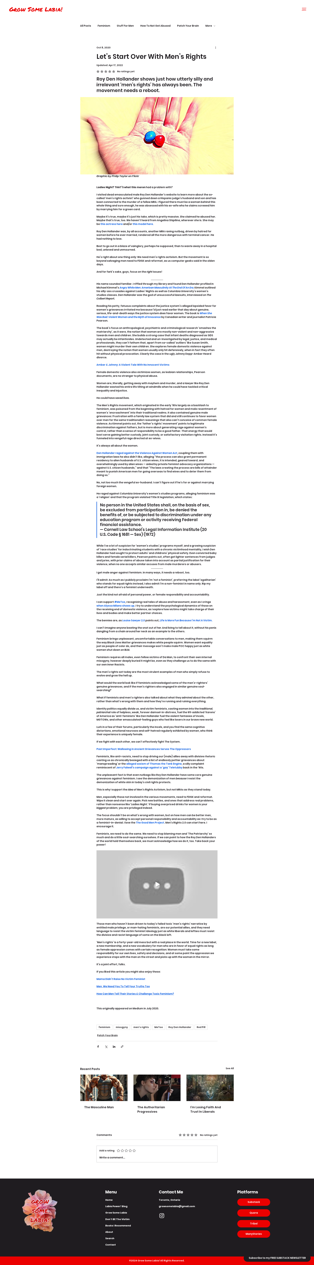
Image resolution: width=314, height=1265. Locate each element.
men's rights (141, 1027)
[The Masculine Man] (104, 1088)
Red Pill (201, 1027)
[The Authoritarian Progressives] (157, 1088)
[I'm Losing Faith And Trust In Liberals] (210, 1088)
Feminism (104, 26)
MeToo (158, 1027)
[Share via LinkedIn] (114, 1046)
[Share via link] (122, 1046)
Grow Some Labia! (35, 9)
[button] (304, 9)
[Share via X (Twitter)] (106, 1046)
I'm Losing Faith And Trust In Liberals (205, 1109)
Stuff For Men (125, 26)
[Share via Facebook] (98, 1046)
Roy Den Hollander (179, 1027)
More (208, 26)
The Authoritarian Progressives (151, 1109)
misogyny (122, 1027)
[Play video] (157, 884)
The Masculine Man (99, 1107)
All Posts (85, 26)
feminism (104, 1027)
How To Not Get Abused (155, 26)
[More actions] (216, 48)
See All (230, 1068)
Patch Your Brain (188, 26)
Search (109, 1238)
